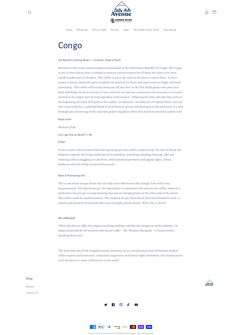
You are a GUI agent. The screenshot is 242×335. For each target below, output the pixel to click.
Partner (30, 286)
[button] (30, 12)
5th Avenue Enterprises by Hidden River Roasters (116, 333)
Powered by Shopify (145, 333)
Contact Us (32, 292)
